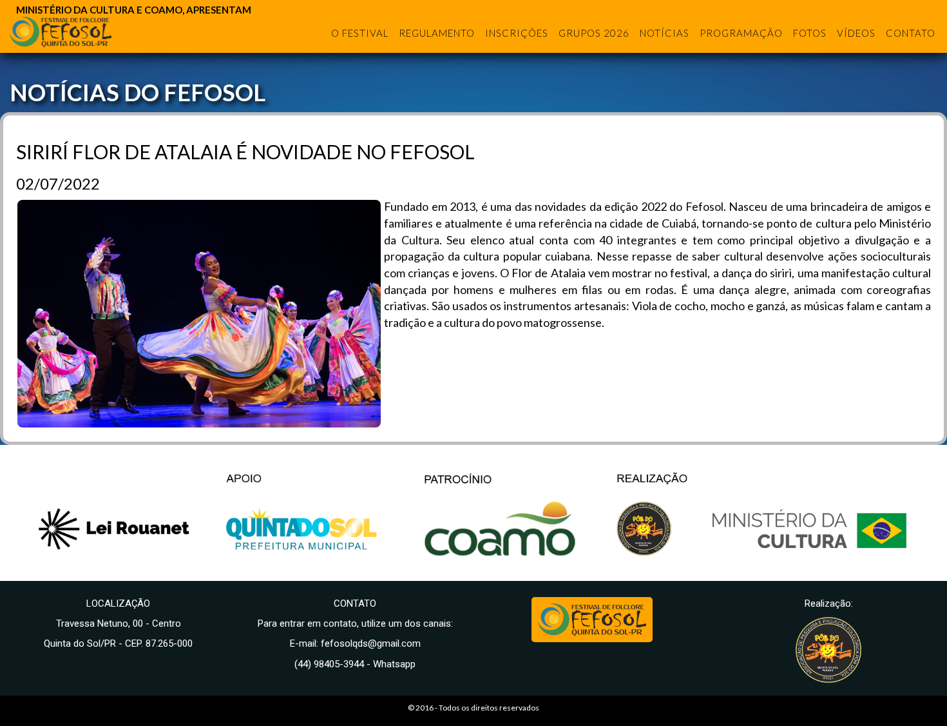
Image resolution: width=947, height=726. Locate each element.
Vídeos (856, 33)
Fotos (810, 33)
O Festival (359, 33)
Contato (910, 33)
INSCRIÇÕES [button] (516, 33)
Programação (741, 33)
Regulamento (437, 33)
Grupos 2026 (594, 33)
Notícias (664, 33)
